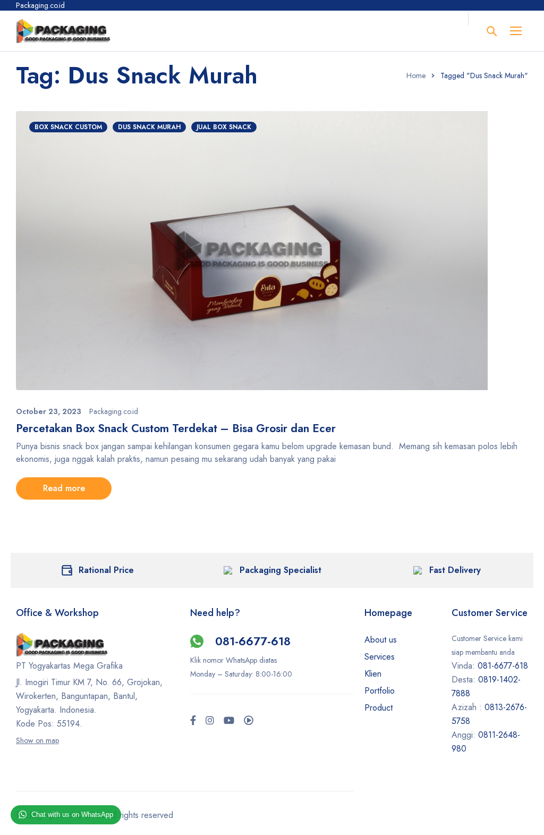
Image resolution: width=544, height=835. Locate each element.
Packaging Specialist (280, 570)
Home (416, 75)
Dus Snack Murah (149, 127)
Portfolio (379, 691)
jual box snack (224, 127)
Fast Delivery (455, 570)
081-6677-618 (253, 641)
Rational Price (106, 570)
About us (380, 640)
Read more (64, 488)
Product (378, 708)
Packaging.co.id (113, 411)
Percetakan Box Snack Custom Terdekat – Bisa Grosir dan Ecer (176, 428)
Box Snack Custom (68, 127)
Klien (372, 674)
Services (379, 657)
